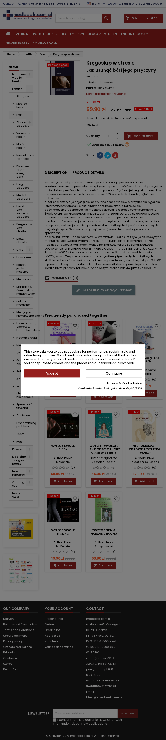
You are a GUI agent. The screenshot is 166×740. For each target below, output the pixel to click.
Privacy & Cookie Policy (124, 383)
